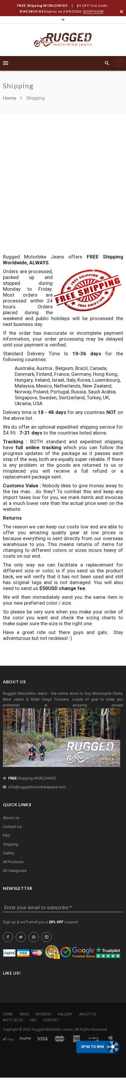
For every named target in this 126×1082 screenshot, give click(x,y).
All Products (13, 862)
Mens (24, 1014)
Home (10, 98)
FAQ (6, 835)
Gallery (8, 853)
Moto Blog (13, 1020)
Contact (51, 1020)
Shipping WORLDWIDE (32, 778)
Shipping (10, 844)
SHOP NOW (93, 11)
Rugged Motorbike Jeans (52, 1029)
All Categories (15, 870)
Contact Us (12, 826)
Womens (43, 1014)
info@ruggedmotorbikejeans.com (37, 787)
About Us (11, 818)
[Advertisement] (63, 188)
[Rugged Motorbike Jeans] (63, 40)
